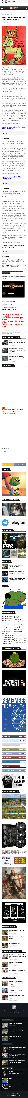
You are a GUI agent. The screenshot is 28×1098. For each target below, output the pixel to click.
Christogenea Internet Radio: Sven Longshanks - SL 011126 (16, 944)
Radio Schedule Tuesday (15, 1036)
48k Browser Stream (9, 309)
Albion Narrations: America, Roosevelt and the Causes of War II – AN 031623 (17, 350)
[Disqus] (14, 386)
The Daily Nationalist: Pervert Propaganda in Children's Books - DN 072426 (17, 983)
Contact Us (18, 1093)
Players (10, 1078)
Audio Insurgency (6, 620)
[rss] (8, 464)
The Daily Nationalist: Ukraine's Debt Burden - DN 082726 (17, 565)
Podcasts (4, 332)
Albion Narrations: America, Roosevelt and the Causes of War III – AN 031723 (17, 342)
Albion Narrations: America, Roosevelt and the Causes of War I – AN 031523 (17, 358)
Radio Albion (18, 1095)
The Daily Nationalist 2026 (20, 640)
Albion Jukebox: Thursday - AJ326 (17, 1047)
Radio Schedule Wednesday (16, 1030)
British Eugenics (5, 624)
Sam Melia (13, 766)
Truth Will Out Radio (6, 643)
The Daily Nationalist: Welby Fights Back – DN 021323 (16, 963)
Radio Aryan (9, 332)
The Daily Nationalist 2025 (8, 639)
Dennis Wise (13, 736)
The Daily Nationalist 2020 (8, 635)
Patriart (13, 762)
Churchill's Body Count (19, 624)
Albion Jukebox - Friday (7, 616)
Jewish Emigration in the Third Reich (20, 626)
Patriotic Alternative (6, 629)
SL (3, 22)
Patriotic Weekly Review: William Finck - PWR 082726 (17, 1054)
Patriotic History (18, 631)
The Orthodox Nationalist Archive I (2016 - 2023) (15, 1072)
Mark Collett (13, 749)
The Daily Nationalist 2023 (20, 639)
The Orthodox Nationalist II (20, 643)
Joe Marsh (13, 745)
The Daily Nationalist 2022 (8, 637)
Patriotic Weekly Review (7, 631)
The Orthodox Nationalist (7, 641)
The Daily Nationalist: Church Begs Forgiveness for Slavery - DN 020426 (17, 956)
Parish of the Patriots (7, 628)
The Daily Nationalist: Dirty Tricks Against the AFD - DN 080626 (17, 578)
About (13, 1093)
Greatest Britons (5, 626)
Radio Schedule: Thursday (15, 1023)
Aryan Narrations (17, 331)
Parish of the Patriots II (19, 629)
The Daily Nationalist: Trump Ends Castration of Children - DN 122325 (17, 997)
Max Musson (13, 757)
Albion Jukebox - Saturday (18, 617)
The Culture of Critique (19, 635)
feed (18, 267)
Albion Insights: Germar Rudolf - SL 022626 (17, 937)
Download (5, 138)
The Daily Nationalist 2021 (20, 637)
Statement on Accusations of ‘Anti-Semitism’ (16, 1085)
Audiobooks (5, 622)
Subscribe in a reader (7, 304)
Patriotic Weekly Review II (20, 633)
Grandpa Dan (13, 740)
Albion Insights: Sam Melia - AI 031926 (16, 931)
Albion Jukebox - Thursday (18, 620)
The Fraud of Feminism (10, 13)
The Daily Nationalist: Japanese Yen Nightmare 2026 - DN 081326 (17, 572)
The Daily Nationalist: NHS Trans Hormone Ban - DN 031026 (17, 989)
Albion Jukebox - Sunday (7, 618)
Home (3, 13)
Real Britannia (5, 633)
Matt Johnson (13, 753)
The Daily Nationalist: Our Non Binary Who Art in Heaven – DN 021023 (17, 970)
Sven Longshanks (16, 332)
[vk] (20, 464)
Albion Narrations (9, 331)
